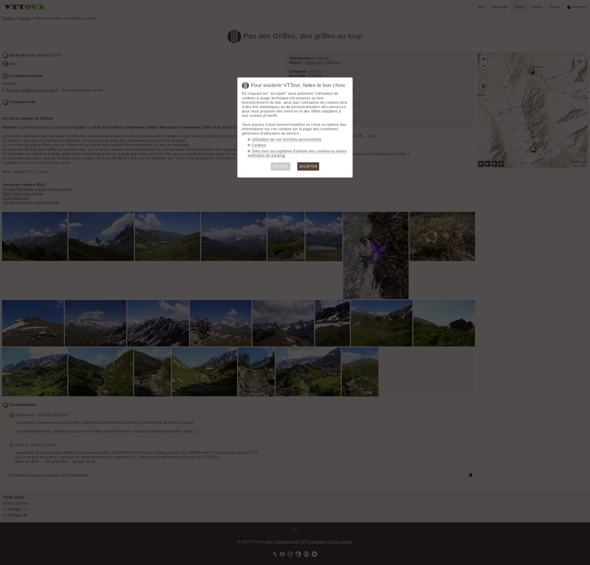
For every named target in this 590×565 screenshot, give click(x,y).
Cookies (259, 145)
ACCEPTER (308, 166)
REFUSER (280, 166)
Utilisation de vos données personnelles (287, 139)
